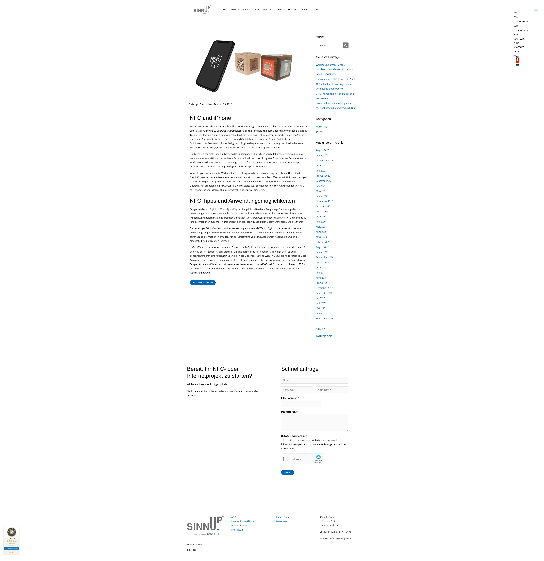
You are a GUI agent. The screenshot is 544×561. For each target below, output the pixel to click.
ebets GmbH (329, 517)
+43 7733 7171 (343, 532)
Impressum (237, 529)
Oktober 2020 (323, 206)
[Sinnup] (201, 9)
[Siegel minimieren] (5, 528)
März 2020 (321, 237)
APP (516, 34)
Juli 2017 (320, 298)
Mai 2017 (320, 308)
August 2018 (322, 262)
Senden (287, 472)
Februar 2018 (323, 282)
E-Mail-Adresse (290, 398)
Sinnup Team (283, 517)
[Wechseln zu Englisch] (522, 57)
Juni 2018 (321, 272)
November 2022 (324, 160)
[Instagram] (194, 550)
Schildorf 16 (328, 521)
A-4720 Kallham (330, 525)
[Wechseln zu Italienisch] (522, 60)
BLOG (516, 43)
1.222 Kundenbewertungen (11, 548)
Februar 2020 (323, 242)
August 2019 (322, 247)
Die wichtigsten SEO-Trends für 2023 (335, 79)
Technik (320, 131)
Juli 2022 (320, 165)
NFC (516, 12)
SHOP (517, 51)
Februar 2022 (323, 175)
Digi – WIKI (519, 39)
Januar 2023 (322, 155)
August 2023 (322, 150)
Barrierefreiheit (239, 525)
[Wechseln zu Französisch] (522, 58)
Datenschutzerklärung (243, 521)
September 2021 (324, 180)
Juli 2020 (320, 216)
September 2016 (324, 318)
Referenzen (282, 521)
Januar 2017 (322, 313)
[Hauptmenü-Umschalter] (536, 9)
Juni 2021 (321, 186)
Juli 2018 (320, 267)
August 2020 (322, 211)
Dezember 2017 (324, 287)
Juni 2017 (321, 303)
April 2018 (321, 277)
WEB (516, 16)
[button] (237, 9)
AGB (233, 517)
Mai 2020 (320, 226)
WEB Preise (522, 21)
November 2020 (324, 201)
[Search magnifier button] (345, 45)
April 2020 (321, 231)
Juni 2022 (321, 170)
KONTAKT (519, 47)
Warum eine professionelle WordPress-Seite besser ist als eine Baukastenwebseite (334, 69)
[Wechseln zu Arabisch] (522, 65)
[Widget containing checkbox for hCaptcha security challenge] (302, 459)
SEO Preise (522, 30)
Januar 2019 (322, 252)
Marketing (321, 126)
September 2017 (324, 293)
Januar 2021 (322, 196)
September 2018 (324, 257)
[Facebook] (188, 550)
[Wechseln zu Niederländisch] (522, 64)
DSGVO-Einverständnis (294, 435)
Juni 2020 (321, 221)
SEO (516, 25)
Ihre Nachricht (289, 411)
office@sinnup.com (340, 538)
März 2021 (321, 191)
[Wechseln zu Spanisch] (522, 62)
